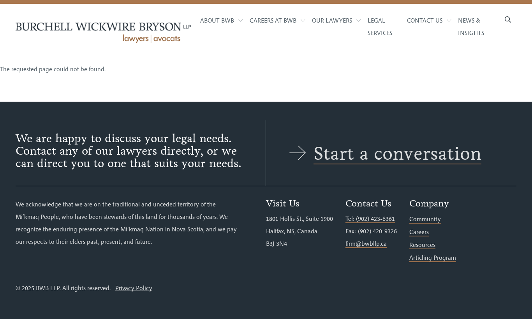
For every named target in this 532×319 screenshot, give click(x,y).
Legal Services (380, 26)
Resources (422, 245)
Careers (419, 232)
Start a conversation (397, 153)
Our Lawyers (332, 20)
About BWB (217, 20)
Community (425, 219)
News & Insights (471, 26)
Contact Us (424, 20)
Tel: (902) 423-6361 (370, 218)
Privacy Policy (133, 288)
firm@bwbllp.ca (366, 243)
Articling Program (432, 257)
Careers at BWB (273, 20)
